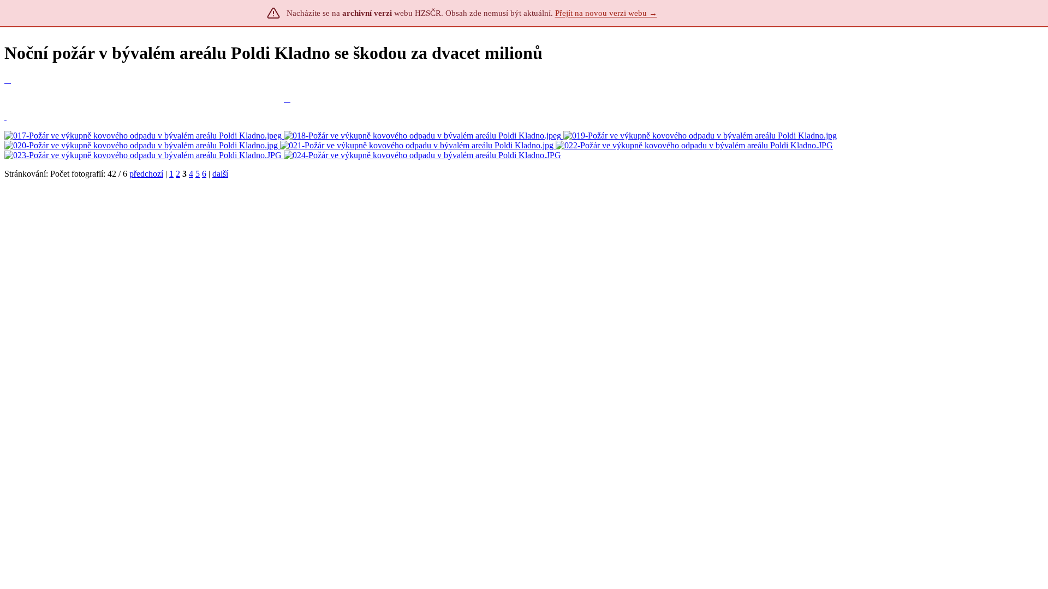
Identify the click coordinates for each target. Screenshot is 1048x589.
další (220, 173)
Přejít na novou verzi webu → (606, 13)
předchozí (146, 173)
